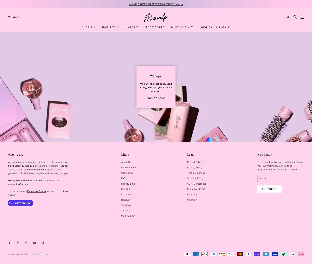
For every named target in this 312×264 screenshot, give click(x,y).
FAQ (123, 178)
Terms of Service (196, 172)
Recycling (192, 194)
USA (15, 17)
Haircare (132, 27)
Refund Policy (194, 162)
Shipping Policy (195, 178)
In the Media (127, 194)
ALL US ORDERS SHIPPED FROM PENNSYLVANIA (156, 4)
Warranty (192, 199)
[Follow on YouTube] (34, 242)
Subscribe (269, 189)
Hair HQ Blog (128, 183)
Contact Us (127, 172)
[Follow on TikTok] (43, 242)
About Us (126, 162)
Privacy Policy (194, 167)
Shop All (89, 27)
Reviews (125, 199)
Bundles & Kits (182, 27)
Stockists (126, 205)
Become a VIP (128, 167)
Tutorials (125, 210)
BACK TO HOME (156, 98)
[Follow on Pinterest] (26, 242)
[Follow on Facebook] (9, 242)
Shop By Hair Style (215, 27)
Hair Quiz (126, 189)
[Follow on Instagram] (18, 242)
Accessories (155, 27)
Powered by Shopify (39, 254)
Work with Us (128, 216)
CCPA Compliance (196, 183)
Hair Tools (110, 27)
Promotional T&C (196, 189)
